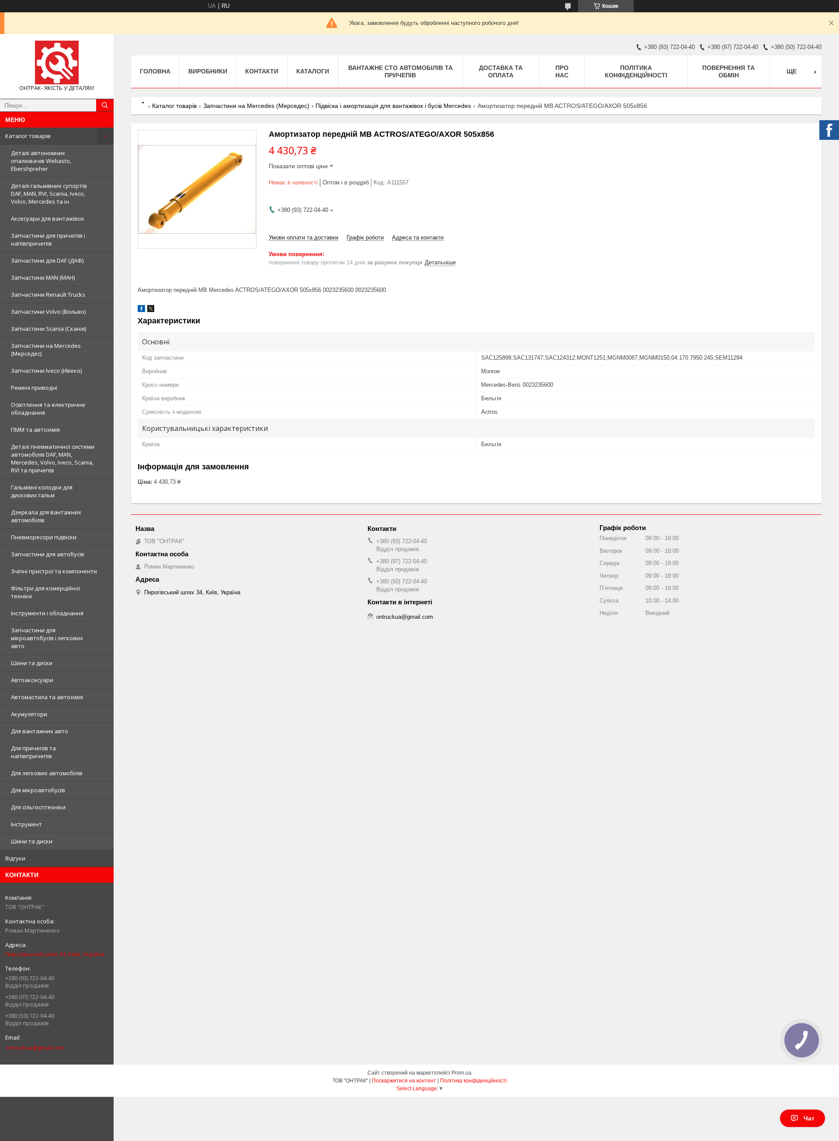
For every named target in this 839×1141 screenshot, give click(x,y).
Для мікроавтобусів (38, 790)
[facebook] (141, 310)
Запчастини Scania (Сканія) (48, 329)
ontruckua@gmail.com (34, 1047)
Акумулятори (29, 714)
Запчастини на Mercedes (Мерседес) (46, 349)
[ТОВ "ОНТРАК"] (57, 62)
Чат (809, 1118)
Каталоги (312, 71)
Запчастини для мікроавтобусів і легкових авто (47, 638)
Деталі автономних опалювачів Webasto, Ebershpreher (41, 161)
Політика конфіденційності (636, 71)
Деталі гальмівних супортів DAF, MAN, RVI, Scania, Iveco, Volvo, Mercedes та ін (49, 193)
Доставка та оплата (501, 71)
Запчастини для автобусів (47, 554)
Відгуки (15, 858)
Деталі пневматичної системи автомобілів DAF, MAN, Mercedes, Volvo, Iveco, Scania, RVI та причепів (52, 458)
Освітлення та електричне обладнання (48, 408)
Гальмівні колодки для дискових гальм (42, 491)
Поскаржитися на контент (404, 1081)
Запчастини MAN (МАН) (43, 277)
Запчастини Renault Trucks (48, 294)
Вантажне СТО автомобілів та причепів (400, 71)
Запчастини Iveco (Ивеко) (46, 371)
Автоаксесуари (32, 680)
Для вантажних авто (39, 731)
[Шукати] (105, 105)
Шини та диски (31, 663)
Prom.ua (461, 1073)
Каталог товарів (28, 136)
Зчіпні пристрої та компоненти (54, 571)
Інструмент (26, 824)
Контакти (261, 71)
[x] (150, 310)
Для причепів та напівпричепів (33, 752)
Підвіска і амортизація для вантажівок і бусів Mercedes (393, 105)
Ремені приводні (34, 388)
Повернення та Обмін (728, 71)
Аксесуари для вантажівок (47, 218)
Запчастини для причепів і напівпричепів (48, 239)
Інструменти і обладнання (47, 613)
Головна (155, 71)
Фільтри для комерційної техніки (45, 592)
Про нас (562, 71)
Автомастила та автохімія (47, 697)
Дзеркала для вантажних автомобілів (46, 516)
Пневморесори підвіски (43, 537)
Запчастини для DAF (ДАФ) (47, 260)
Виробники (207, 71)
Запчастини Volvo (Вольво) (48, 312)
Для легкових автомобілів (47, 773)
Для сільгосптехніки (38, 807)
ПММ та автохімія (35, 430)
